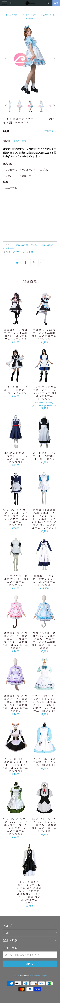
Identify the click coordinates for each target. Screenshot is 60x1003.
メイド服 (28, 252)
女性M (7, 200)
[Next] (54, 59)
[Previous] (6, 59)
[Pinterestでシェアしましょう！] (33, 262)
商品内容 (6, 141)
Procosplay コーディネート (28, 245)
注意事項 (49, 131)
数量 (5, 208)
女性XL (18, 200)
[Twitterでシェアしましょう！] (17, 262)
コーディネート (15, 252)
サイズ (16, 141)
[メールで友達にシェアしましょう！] (41, 262)
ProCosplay (24, 976)
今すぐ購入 (30, 232)
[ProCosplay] (30, 3)
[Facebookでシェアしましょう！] (25, 262)
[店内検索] (49, 3)
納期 (24, 141)
